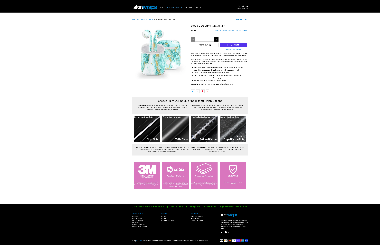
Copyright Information (197, 220)
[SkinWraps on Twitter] (221, 232)
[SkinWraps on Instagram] (226, 232)
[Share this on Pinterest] (203, 91)
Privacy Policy (195, 218)
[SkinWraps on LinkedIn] (228, 232)
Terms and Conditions (197, 216)
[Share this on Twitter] (193, 91)
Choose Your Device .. (173, 7)
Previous (239, 19)
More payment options (233, 49)
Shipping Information (137, 220)
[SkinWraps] (145, 7)
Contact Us (135, 216)
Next (246, 19)
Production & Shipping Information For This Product (230, 30)
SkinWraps (139, 240)
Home (161, 7)
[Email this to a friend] (207, 91)
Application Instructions (138, 224)
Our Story (163, 216)
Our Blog (163, 218)
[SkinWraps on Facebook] (224, 232)
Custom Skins (135, 222)
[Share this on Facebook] (198, 91)
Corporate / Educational (193, 7)
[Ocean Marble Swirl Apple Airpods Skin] (160, 53)
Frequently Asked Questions (139, 226)
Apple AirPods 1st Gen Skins (145, 19)
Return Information (137, 218)
